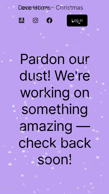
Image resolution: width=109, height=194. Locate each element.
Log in (77, 20)
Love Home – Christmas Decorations (50, 7)
